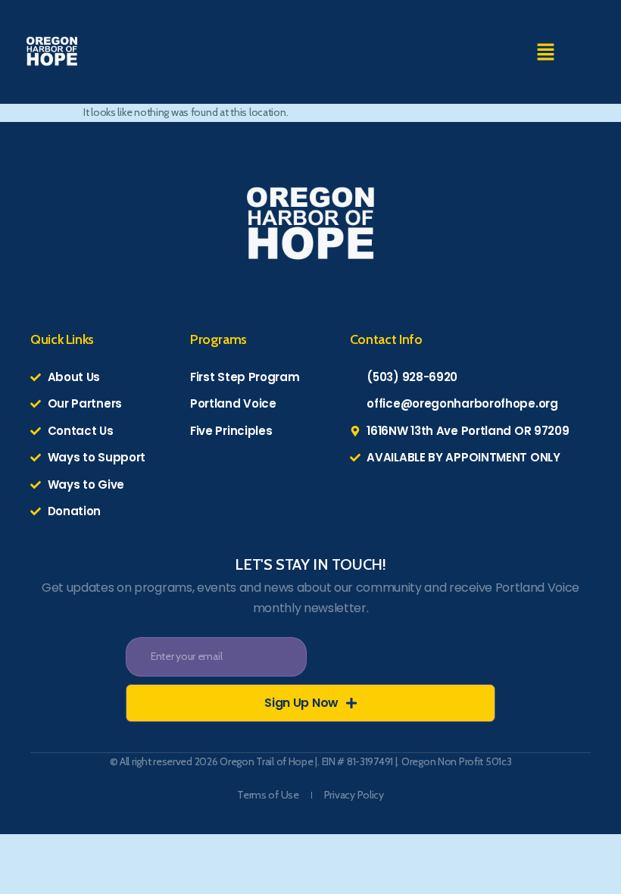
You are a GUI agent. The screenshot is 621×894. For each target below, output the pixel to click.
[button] (545, 51)
